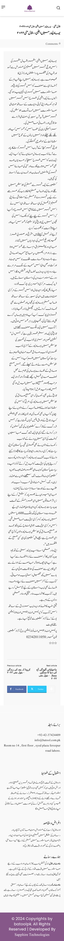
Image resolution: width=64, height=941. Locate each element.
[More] (51, 689)
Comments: (53, 44)
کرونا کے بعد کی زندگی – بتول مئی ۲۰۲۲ (18, 671)
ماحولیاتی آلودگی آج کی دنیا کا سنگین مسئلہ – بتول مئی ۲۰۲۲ (46, 674)
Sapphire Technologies (32, 934)
